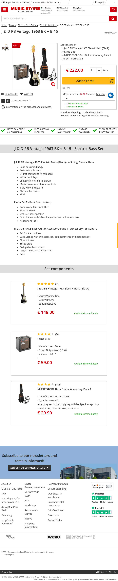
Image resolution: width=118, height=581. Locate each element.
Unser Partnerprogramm (35, 485)
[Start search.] (113, 18)
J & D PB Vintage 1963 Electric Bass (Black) (63, 288)
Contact (5, 572)
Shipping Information (31, 525)
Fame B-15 (43, 338)
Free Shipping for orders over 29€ (10, 500)
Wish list (28, 94)
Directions (53, 515)
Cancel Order (55, 520)
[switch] (109, 486)
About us (6, 483)
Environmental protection (56, 503)
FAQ (3, 493)
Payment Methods (58, 483)
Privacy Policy (73, 579)
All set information (73, 58)
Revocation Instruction (89, 579)
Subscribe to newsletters (27, 468)
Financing (6, 515)
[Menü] (111, 484)
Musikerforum (39, 579)
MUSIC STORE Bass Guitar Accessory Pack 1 (64, 389)
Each (105, 70)
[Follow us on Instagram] (110, 572)
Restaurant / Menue (31, 512)
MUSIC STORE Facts (11, 488)
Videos (28, 518)
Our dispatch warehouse (55, 495)
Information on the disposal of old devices (28, 106)
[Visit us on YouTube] (115, 572)
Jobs (27, 500)
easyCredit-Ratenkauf (7, 522)
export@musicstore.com (17, 2)
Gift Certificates (56, 510)
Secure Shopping (57, 488)
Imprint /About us (60, 579)
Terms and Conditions (108, 579)
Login (100, 2)
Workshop (30, 505)
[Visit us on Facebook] (106, 572)
